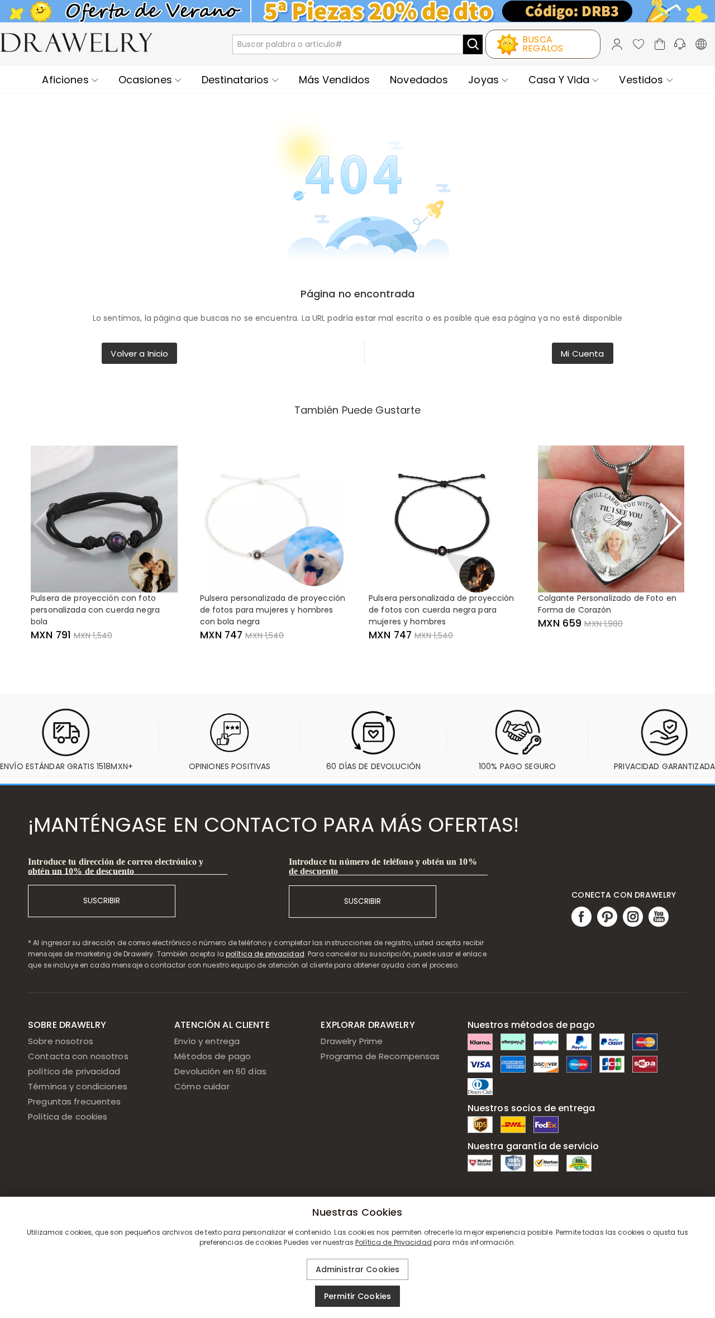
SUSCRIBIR (101, 900)
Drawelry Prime (352, 1041)
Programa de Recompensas (380, 1056)
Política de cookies (68, 1116)
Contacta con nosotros (78, 1056)
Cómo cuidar (201, 1086)
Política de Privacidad (393, 1242)
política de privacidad (265, 954)
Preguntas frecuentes (74, 1101)
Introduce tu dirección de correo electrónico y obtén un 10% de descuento (115, 866)
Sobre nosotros (60, 1041)
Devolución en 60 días (220, 1071)
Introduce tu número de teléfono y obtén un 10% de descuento (383, 866)
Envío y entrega (207, 1041)
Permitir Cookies (357, 1296)
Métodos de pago (212, 1056)
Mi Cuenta (582, 353)
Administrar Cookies (358, 1269)
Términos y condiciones (77, 1086)
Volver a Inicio (139, 353)
